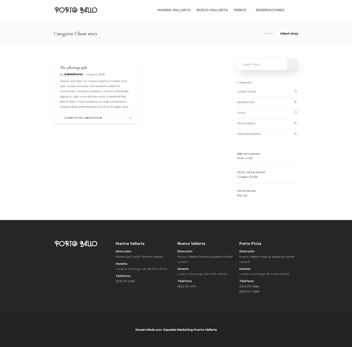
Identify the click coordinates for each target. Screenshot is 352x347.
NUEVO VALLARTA (212, 10)
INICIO (269, 33)
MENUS (240, 10)
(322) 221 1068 (125, 281)
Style (241, 112)
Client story (73, 117)
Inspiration (93, 117)
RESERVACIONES (270, 10)
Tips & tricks (246, 123)
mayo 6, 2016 (95, 74)
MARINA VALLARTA (174, 10)
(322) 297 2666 (249, 286)
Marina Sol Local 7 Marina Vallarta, (139, 256)
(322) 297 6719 (186, 286)
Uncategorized (249, 134)
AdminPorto (74, 74)
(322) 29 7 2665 (249, 291)
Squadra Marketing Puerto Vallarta (190, 330)
